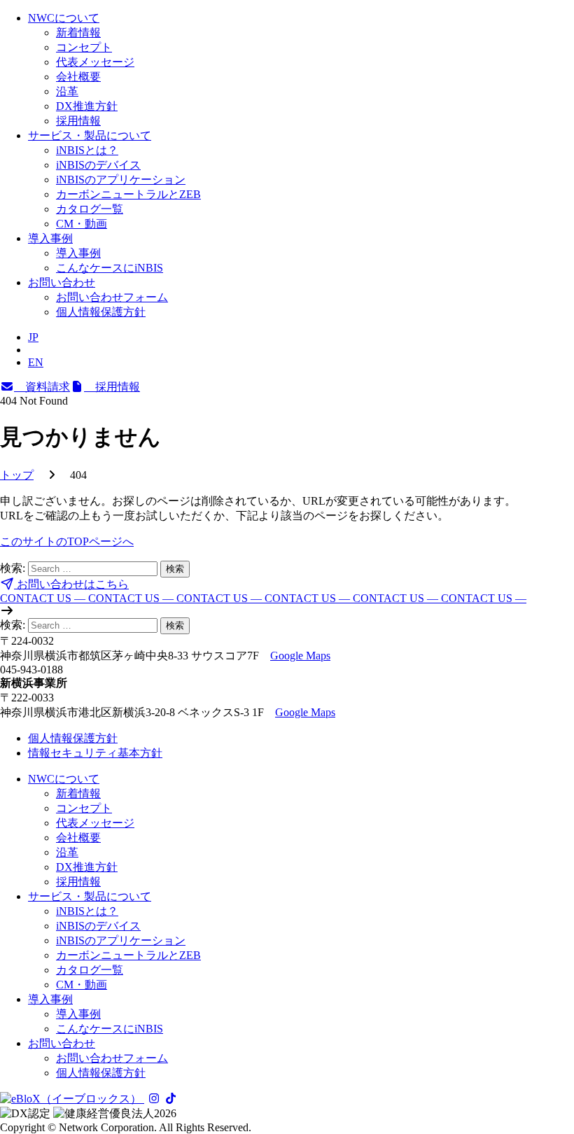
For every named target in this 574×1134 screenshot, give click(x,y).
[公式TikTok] (171, 1099)
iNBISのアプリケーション (121, 180)
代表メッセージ (95, 62)
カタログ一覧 (89, 209)
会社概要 (78, 77)
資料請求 (42, 387)
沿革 (67, 91)
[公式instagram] (154, 1099)
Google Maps (300, 656)
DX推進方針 (87, 106)
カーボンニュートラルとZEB (128, 194)
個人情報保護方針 (101, 312)
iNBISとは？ (87, 150)
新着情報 (78, 32)
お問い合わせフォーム (112, 297)
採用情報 (78, 121)
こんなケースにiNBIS (109, 268)
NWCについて (63, 18)
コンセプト (84, 47)
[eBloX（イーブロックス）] (72, 1099)
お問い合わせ (61, 282)
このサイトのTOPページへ (67, 541)
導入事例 (50, 238)
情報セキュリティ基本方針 (95, 753)
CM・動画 (81, 224)
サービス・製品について (89, 135)
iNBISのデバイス (98, 165)
